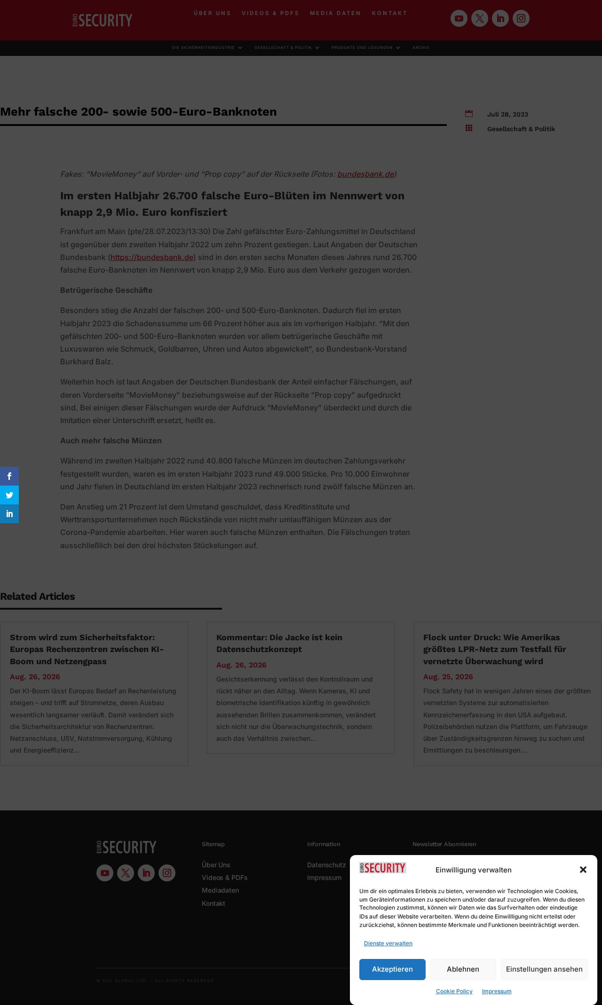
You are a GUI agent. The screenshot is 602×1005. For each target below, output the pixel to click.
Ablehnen (463, 969)
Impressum (497, 991)
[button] (583, 869)
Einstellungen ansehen (544, 969)
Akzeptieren (392, 969)
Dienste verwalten (388, 943)
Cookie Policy (454, 991)
